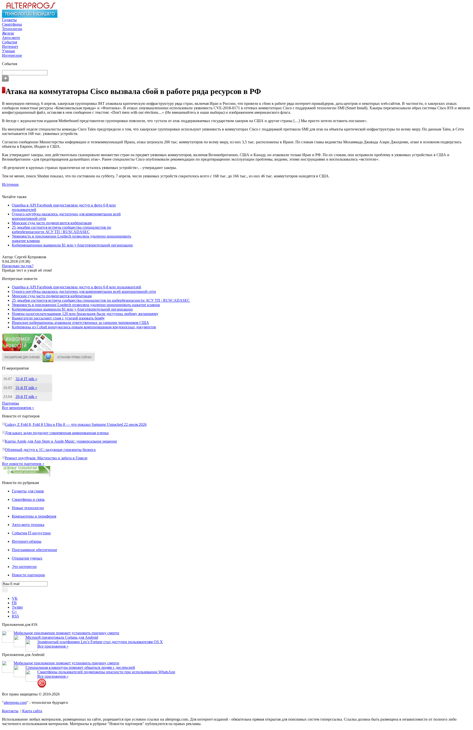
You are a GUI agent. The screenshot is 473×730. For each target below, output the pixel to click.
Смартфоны (12, 24)
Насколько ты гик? (18, 266)
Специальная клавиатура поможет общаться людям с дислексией (80, 667)
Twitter (17, 607)
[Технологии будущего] (29, 16)
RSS (15, 616)
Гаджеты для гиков (28, 491)
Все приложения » (52, 646)
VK (15, 598)
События (9, 42)
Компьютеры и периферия (34, 516)
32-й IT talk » (26, 379)
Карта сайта (32, 711)
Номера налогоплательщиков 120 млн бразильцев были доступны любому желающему (85, 314)
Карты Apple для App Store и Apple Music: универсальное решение (61, 441)
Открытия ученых (27, 558)
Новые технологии (28, 508)
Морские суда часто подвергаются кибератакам (52, 223)
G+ (14, 612)
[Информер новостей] (27, 350)
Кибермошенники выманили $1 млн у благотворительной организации (72, 245)
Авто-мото (11, 38)
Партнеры (10, 403)
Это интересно (24, 566)
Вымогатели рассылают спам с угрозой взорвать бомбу (58, 318)
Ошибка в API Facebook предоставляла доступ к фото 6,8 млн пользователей (76, 287)
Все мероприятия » (18, 408)
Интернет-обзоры (26, 541)
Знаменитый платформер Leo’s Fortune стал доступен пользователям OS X (100, 642)
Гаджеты (9, 20)
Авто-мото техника (28, 525)
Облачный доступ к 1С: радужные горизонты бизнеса (50, 450)
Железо (8, 33)
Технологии (12, 29)
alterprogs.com (15, 702)
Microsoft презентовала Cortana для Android (62, 637)
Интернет (10, 46)
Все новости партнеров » (23, 464)
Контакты (10, 711)
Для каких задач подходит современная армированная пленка (57, 433)
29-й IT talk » (26, 396)
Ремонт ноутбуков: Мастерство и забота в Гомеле (46, 458)
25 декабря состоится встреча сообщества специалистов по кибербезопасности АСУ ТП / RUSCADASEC (61, 229)
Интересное (12, 55)
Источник (10, 184)
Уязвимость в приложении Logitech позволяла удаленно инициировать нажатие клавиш (86, 305)
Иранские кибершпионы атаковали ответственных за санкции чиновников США (80, 322)
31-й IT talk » (26, 388)
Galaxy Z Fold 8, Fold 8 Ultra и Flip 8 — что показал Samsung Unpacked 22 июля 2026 (76, 424)
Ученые (8, 51)
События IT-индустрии (31, 533)
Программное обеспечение (34, 550)
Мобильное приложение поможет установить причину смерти (66, 633)
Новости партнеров (28, 575)
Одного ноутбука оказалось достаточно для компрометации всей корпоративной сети (84, 291)
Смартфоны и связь (28, 499)
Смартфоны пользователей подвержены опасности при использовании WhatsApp (106, 672)
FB (14, 603)
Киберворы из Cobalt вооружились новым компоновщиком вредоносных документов (84, 327)
